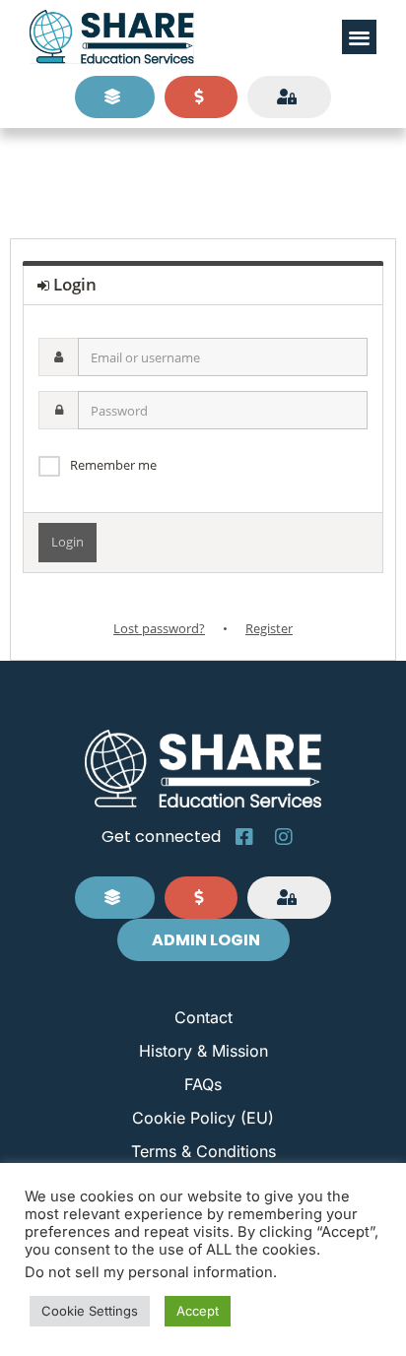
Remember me (113, 465)
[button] (359, 37)
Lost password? (159, 628)
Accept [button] (197, 1311)
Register (269, 628)
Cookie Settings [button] (89, 1311)
